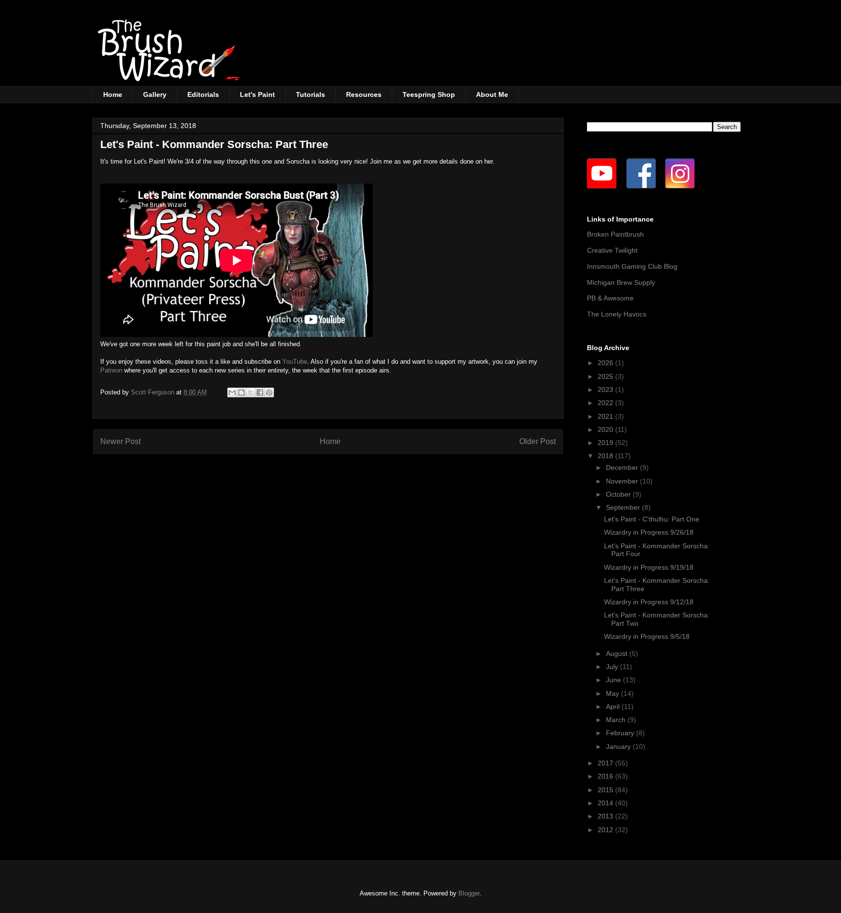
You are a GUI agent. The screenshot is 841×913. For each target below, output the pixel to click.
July (613, 667)
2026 (606, 363)
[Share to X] (251, 392)
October (619, 494)
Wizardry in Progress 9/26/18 (649, 532)
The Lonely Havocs (616, 314)
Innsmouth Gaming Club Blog (632, 266)
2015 (606, 790)
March (616, 720)
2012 (606, 830)
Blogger (468, 893)
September (624, 507)
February (621, 733)
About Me (492, 94)
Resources (364, 94)
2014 (606, 803)
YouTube (294, 361)
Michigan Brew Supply (621, 282)
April (614, 706)
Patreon (111, 370)
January (619, 746)
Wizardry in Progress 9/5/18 (647, 636)
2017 (606, 763)
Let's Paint (257, 94)
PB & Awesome (610, 298)
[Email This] (232, 392)
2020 (606, 429)
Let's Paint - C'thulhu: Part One (651, 519)
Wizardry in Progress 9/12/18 (649, 602)
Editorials (203, 94)
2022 (606, 403)
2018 (606, 456)
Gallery (154, 94)
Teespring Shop (428, 94)
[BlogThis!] (241, 392)
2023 (606, 389)
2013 (606, 816)
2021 (606, 416)
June (614, 680)
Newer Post (120, 441)
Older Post (537, 441)
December (623, 467)
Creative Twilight (612, 250)
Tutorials (310, 94)
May (613, 693)
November (623, 481)
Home (112, 94)
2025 (606, 376)
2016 (606, 776)
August (617, 653)
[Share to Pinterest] (269, 392)
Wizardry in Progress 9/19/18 (649, 567)
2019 (606, 443)
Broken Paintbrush (615, 234)
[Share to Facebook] (260, 392)
